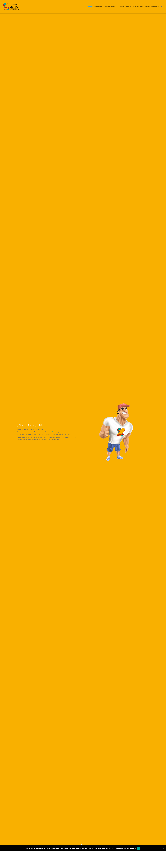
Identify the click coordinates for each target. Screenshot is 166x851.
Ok (138, 848)
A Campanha (98, 6)
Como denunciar (138, 6)
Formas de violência (110, 6)
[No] (164, 848)
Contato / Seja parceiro (152, 6)
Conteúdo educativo (125, 6)
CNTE (51, 432)
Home (90, 6)
